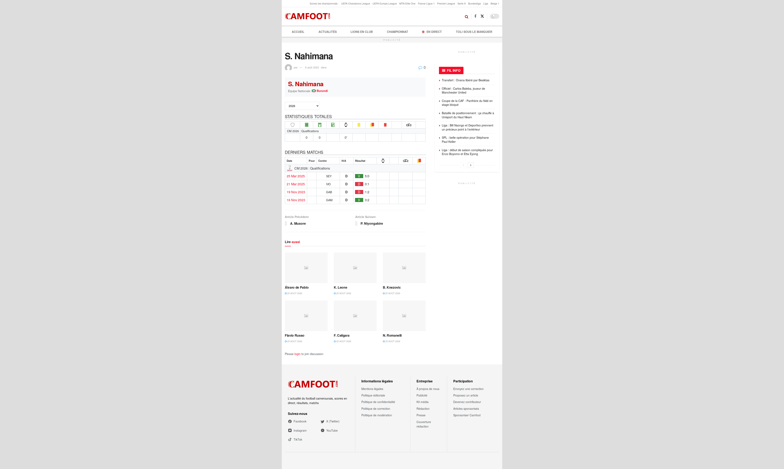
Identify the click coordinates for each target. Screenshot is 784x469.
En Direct (434, 32)
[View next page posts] (471, 165)
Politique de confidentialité (378, 402)
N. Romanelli (392, 335)
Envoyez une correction (468, 389)
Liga (485, 3)
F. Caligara (341, 335)
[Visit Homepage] (309, 16)
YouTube (332, 430)
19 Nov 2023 (296, 192)
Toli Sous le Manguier (474, 32)
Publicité (421, 395)
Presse (420, 415)
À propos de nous (427, 389)
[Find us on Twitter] (482, 16)
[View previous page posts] (463, 165)
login (297, 354)
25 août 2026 (294, 293)
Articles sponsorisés (466, 408)
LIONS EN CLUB (362, 32)
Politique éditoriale (373, 395)
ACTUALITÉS (327, 32)
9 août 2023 (312, 67)
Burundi (322, 91)
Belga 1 (495, 3)
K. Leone (340, 287)
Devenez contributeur (467, 402)
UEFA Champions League (355, 3)
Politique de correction (375, 408)
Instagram (300, 430)
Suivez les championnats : (324, 3)
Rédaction (423, 408)
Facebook (300, 421)
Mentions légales (372, 389)
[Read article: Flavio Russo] (306, 315)
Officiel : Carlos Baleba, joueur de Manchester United (463, 90)
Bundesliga (474, 3)
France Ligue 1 (426, 3)
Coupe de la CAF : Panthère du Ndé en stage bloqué (467, 103)
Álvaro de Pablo (296, 287)
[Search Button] (466, 16)
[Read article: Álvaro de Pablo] (306, 267)
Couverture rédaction (423, 424)
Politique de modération (376, 415)
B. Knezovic (392, 287)
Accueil (298, 32)
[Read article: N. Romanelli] (404, 315)
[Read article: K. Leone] (355, 267)
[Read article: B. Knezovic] (404, 267)
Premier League (446, 3)
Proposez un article (465, 395)
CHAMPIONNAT (397, 32)
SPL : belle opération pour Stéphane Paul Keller (465, 139)
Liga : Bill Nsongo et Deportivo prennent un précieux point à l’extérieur (467, 127)
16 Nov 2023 (296, 200)
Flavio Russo (294, 335)
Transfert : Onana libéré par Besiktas (465, 80)
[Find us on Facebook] (475, 16)
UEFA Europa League (385, 3)
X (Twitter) (333, 421)
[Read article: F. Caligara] (355, 315)
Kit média (422, 402)
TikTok (298, 439)
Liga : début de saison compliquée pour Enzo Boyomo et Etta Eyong (467, 152)
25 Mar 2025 (296, 176)
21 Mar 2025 (296, 184)
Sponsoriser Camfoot (467, 415)
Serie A (462, 3)
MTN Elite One (407, 3)
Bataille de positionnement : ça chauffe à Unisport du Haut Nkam (468, 115)
